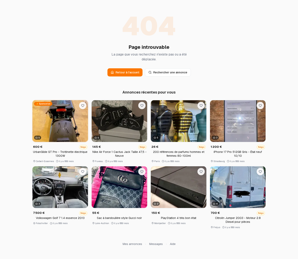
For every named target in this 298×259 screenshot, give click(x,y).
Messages (156, 244)
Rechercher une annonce (170, 72)
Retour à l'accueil (127, 72)
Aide (173, 244)
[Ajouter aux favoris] (82, 105)
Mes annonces (132, 244)
